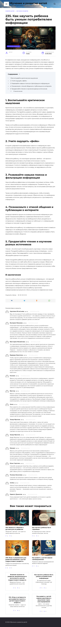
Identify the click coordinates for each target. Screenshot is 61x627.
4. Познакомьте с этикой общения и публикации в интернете (30, 86)
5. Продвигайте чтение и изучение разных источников (28, 89)
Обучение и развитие (13, 46)
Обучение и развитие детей (28, 3)
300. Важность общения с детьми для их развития (14, 528)
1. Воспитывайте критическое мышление (24, 78)
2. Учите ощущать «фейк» (18, 81)
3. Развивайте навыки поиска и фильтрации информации (30, 83)
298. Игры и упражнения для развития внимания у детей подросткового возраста (15, 559)
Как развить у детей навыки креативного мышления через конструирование (43, 599)
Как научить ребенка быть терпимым (41, 528)
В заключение (18, 91)
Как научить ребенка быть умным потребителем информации (43, 576)
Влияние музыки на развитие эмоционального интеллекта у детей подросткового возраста (17, 577)
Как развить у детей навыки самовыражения (42, 558)
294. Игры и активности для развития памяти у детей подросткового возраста (17, 599)
